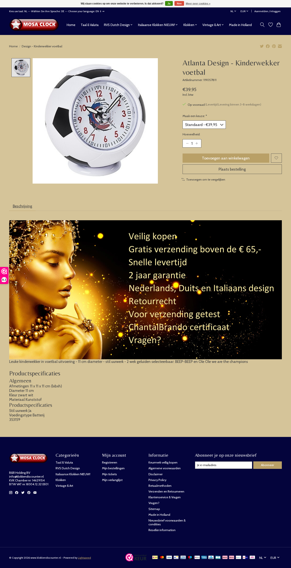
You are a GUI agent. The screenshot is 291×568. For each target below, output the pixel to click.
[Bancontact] (176, 558)
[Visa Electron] (183, 558)
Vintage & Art (64, 486)
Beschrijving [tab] (22, 206)
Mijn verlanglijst (112, 480)
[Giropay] (245, 558)
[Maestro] (190, 558)
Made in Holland (240, 25)
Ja (168, 3)
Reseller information (162, 530)
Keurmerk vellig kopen (162, 462)
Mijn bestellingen (113, 468)
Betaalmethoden (159, 486)
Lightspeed (84, 557)
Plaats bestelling (232, 169)
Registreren (109, 462)
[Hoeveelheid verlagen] (187, 143)
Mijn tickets (109, 474)
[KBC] (211, 558)
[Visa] (169, 558)
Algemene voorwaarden (164, 468)
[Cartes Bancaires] (218, 558)
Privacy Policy (157, 480)
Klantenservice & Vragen (164, 497)
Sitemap (154, 509)
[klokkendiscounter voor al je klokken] (35, 24)
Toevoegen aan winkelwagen (226, 158)
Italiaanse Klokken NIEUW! (73, 474)
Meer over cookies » (198, 3)
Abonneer (267, 465)
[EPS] (252, 558)
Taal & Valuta (90, 25)
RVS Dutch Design (68, 468)
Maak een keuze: (195, 116)
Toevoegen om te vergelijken (205, 179)
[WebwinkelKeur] (136, 560)
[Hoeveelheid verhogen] (197, 143)
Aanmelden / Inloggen (267, 11)
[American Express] (204, 558)
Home (70, 25)
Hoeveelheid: (191, 134)
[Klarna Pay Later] (225, 558)
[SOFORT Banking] (231, 558)
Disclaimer (155, 474)
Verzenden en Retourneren (166, 491)
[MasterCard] (162, 558)
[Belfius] (197, 558)
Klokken (61, 480)
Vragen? (153, 503)
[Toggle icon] (262, 25)
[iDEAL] (155, 558)
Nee (179, 3)
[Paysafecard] (238, 558)
